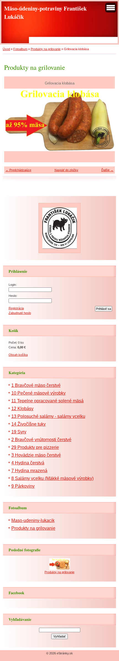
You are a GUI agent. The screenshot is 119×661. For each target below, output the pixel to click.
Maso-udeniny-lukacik (33, 520)
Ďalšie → (107, 170)
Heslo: (13, 295)
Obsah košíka (18, 354)
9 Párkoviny (23, 486)
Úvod (6, 49)
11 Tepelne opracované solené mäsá (47, 400)
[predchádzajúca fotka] (13, 120)
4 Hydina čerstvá (27, 463)
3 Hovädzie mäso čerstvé (36, 455)
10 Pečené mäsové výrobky (38, 393)
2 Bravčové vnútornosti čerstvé (41, 439)
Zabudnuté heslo (20, 313)
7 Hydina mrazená (29, 470)
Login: (13, 284)
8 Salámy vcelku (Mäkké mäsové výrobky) (52, 478)
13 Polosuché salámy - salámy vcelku (48, 416)
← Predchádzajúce (18, 170)
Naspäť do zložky (66, 170)
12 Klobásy (22, 408)
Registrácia (16, 308)
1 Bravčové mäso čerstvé (36, 385)
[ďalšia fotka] (106, 120)
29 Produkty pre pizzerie (35, 447)
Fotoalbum (20, 49)
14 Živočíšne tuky (28, 424)
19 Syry (18, 431)
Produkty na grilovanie (46, 49)
